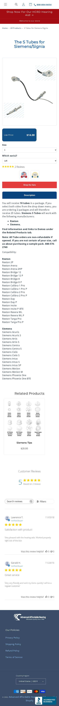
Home (5, 28)
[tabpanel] (29, 289)
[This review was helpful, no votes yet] (46, 551)
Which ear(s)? (9, 155)
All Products (15, 28)
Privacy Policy (12, 637)
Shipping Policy (13, 644)
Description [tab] (29, 195)
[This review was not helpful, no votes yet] (51, 551)
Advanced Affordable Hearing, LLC (26, 696)
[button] (5, 4)
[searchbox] (17, 501)
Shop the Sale (29, 185)
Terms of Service (14, 657)
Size (4, 144)
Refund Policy (12, 650)
